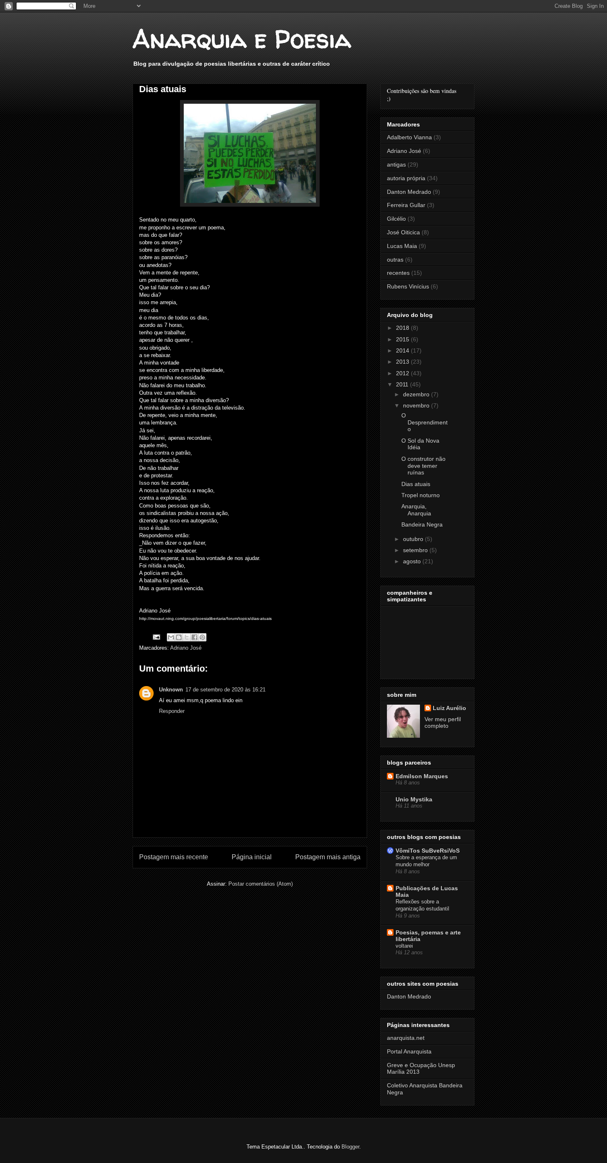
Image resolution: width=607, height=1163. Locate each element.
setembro (416, 550)
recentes (398, 272)
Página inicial (252, 856)
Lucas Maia (402, 246)
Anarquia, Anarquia (416, 510)
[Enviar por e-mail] (171, 637)
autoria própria (406, 178)
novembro (417, 405)
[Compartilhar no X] (187, 637)
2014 (403, 350)
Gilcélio (396, 218)
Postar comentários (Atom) (260, 884)
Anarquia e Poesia (242, 39)
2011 (403, 384)
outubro (414, 539)
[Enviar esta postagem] (156, 637)
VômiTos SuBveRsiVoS (428, 850)
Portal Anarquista (409, 1051)
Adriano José (186, 648)
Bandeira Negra (422, 524)
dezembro (417, 394)
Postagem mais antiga (327, 856)
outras (395, 259)
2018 (403, 327)
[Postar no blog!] (179, 637)
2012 (403, 373)
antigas (396, 164)
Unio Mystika (414, 799)
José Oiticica (403, 232)
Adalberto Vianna (409, 137)
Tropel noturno (420, 495)
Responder (172, 711)
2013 (403, 361)
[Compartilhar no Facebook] (194, 637)
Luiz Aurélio (449, 708)
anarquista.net (405, 1037)
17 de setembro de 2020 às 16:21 (225, 689)
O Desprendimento (424, 422)
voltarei (404, 946)
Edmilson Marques (422, 776)
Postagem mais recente (173, 856)
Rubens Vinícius (408, 286)
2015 (403, 339)
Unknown (171, 689)
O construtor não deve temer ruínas (423, 465)
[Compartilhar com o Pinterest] (202, 637)
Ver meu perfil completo (442, 722)
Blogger (350, 1147)
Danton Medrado (409, 191)
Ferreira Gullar (406, 205)
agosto (412, 561)
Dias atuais (415, 484)
